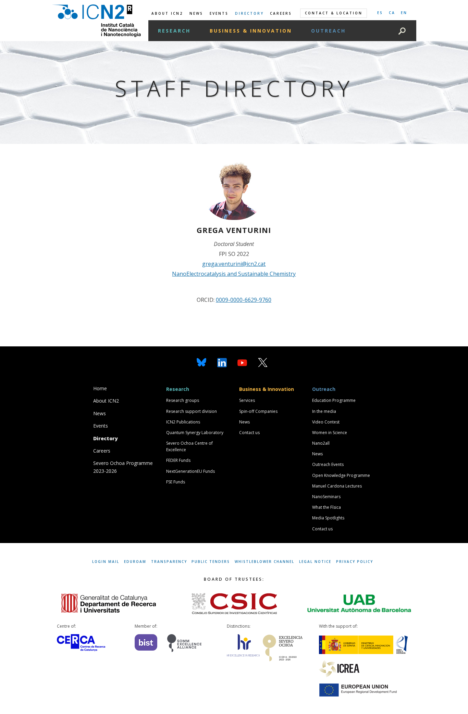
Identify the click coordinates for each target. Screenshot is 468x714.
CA (392, 12)
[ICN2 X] (263, 362)
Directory (249, 13)
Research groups (182, 400)
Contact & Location (333, 13)
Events (219, 13)
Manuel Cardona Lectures (337, 486)
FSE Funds (175, 482)
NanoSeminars (326, 497)
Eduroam (135, 561)
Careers (281, 13)
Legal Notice (315, 561)
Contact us (249, 432)
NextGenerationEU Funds (190, 471)
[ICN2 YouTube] (242, 362)
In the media (324, 411)
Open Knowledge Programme (341, 475)
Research (174, 30)
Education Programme (334, 400)
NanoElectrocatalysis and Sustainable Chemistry (234, 274)
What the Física (326, 507)
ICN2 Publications (183, 422)
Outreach (328, 30)
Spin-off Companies (258, 411)
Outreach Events (328, 464)
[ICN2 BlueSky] (201, 362)
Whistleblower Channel (264, 561)
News (196, 13)
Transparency (169, 561)
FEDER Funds (178, 460)
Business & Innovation (251, 30)
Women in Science (329, 432)
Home (100, 388)
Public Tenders (211, 561)
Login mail (105, 561)
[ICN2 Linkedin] (222, 362)
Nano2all (321, 443)
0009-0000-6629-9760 (243, 300)
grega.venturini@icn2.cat (234, 264)
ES (380, 12)
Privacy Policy (354, 561)
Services (247, 400)
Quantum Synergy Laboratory (194, 432)
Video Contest (326, 422)
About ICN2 (167, 13)
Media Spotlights (328, 518)
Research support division (191, 411)
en (404, 12)
